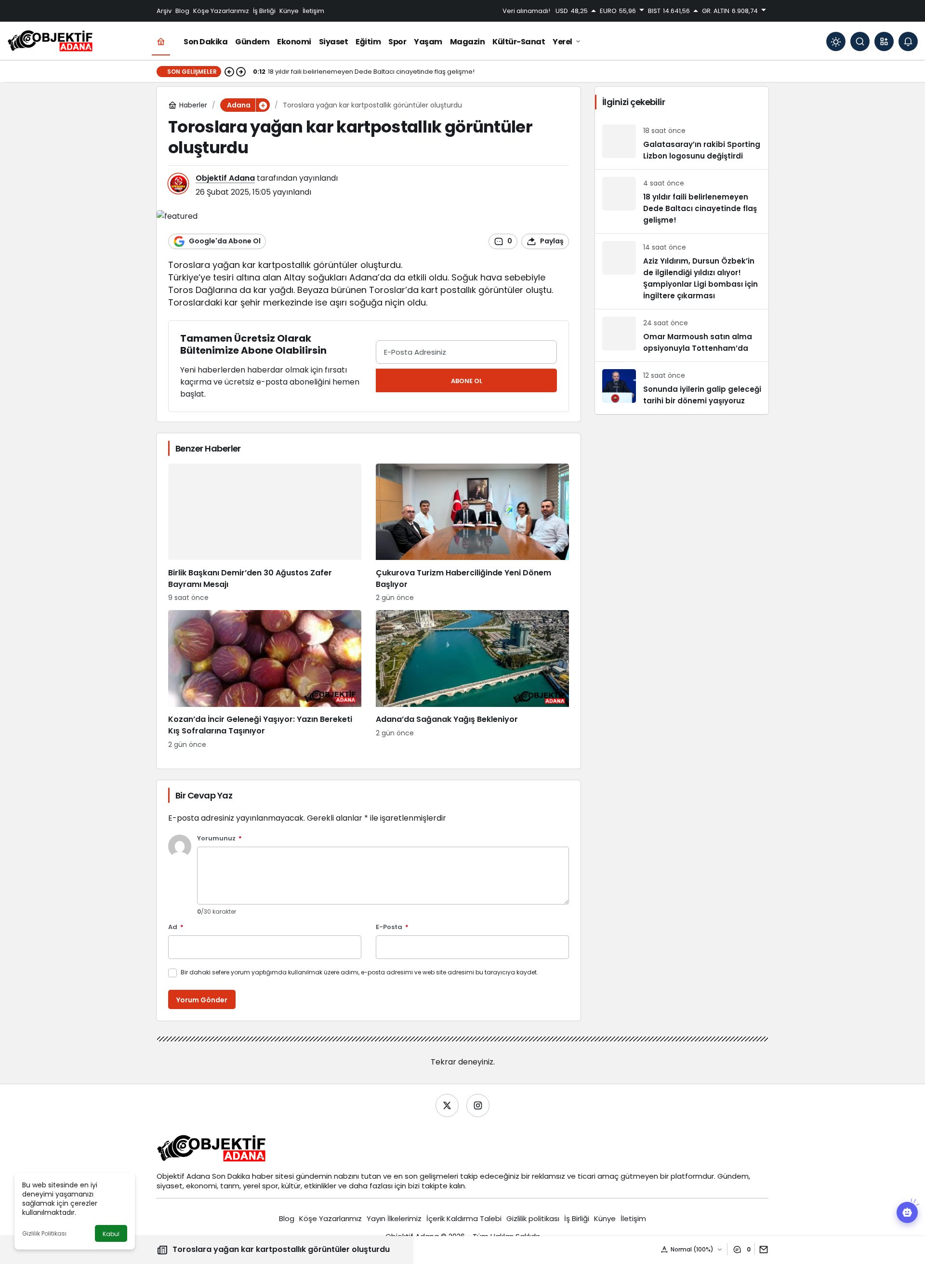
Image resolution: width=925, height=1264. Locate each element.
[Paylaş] (761, 1249)
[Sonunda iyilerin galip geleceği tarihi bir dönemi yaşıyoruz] (681, 388)
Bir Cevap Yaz (203, 795)
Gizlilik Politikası (44, 1233)
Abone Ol (466, 381)
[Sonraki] (241, 71)
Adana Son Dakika (218, 1176)
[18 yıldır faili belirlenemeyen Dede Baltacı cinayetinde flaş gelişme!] (681, 201)
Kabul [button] (111, 1234)
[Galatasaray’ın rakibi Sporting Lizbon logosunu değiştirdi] (681, 143)
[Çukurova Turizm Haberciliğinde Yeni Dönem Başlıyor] (472, 533)
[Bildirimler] (908, 41)
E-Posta (392, 927)
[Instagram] (477, 1105)
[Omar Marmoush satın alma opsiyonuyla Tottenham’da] (681, 335)
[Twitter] (447, 1105)
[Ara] (860, 41)
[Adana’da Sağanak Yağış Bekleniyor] (472, 680)
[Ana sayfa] (161, 41)
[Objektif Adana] (50, 40)
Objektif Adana (225, 178)
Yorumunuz (219, 839)
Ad (176, 927)
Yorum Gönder (201, 1000)
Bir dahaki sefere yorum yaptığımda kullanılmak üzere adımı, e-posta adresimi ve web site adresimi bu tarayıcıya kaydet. (359, 972)
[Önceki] (229, 71)
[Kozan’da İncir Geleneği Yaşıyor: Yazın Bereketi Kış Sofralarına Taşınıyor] (264, 680)
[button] (884, 41)
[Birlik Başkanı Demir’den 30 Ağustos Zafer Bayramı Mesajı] (264, 533)
